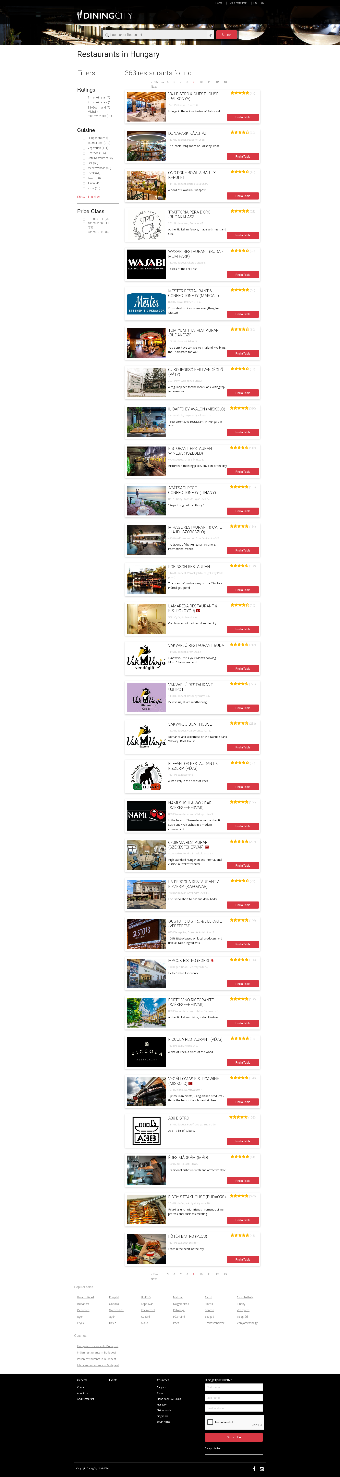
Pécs (176, 1323)
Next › (154, 86)
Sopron (209, 1310)
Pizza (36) (94, 188)
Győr (112, 1316)
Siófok (209, 1304)
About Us (82, 1393)
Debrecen (83, 1310)
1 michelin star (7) (99, 97)
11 (209, 82)
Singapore (162, 1416)
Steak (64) (94, 173)
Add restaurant (238, 3)
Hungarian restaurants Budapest (97, 1346)
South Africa (163, 1421)
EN (262, 3)
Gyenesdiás (116, 1310)
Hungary (161, 1404)
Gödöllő (114, 1304)
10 (201, 82)
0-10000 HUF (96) (99, 219)
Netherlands (164, 1410)
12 (217, 82)
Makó (144, 1323)
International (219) (99, 142)
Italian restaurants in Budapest (96, 1359)
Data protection (213, 1448)
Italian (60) (94, 178)
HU (255, 3)
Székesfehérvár (214, 1323)
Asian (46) (94, 183)
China (160, 1393)
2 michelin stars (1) (100, 102)
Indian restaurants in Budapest (96, 1352)
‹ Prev (154, 82)
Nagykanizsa (181, 1304)
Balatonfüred (85, 1297)
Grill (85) (93, 163)
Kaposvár (147, 1304)
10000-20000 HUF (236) (99, 225)
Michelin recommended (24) (100, 113)
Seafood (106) (97, 153)
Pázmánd (179, 1316)
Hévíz (112, 1323)
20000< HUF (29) (98, 232)
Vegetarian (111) (98, 147)
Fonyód (114, 1297)
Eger (80, 1316)
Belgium (161, 1387)
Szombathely (245, 1297)
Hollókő (146, 1297)
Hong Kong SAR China (169, 1399)
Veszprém (243, 1310)
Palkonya (179, 1310)
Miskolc (178, 1297)
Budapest (83, 1304)
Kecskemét (148, 1310)
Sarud (208, 1297)
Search (227, 35)
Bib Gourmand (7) (99, 107)
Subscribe (234, 1437)
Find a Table (243, 117)
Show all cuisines (89, 197)
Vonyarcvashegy (247, 1323)
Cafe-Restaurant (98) (101, 158)
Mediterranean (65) (99, 168)
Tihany (241, 1304)
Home (218, 3)
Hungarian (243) (98, 137)
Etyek (80, 1323)
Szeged (209, 1316)
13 (225, 82)
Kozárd (145, 1316)
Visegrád (242, 1316)
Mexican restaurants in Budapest (98, 1365)
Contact (81, 1387)
